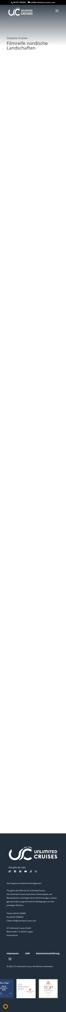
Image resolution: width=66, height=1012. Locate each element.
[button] (5, 1006)
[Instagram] (36, 871)
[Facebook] (15, 871)
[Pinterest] (20, 871)
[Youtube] (25, 871)
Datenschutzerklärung (47, 953)
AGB (27, 953)
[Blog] (10, 871)
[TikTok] (31, 871)
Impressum (13, 953)
